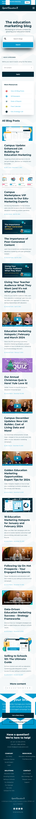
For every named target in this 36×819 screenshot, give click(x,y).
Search (18, 45)
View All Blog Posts (17, 91)
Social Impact (9, 762)
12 (27, 688)
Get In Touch (27, 773)
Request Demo (27, 779)
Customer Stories (9, 759)
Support (27, 782)
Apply (18, 74)
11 (25, 688)
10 (23, 688)
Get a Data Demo (18, 715)
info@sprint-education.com (19, 747)
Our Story (9, 756)
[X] (19, 808)
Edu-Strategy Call (17, 111)
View (27, 2)
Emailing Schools (9, 776)
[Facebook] (14, 808)
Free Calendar (16, 106)
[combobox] (18, 67)
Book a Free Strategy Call (18, 722)
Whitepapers (15, 96)
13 (29, 688)
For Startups (9, 785)
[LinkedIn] (17, 808)
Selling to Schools (9, 779)
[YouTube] (22, 808)
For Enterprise (9, 782)
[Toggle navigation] (32, 8)
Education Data (9, 773)
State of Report (16, 101)
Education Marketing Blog (27, 756)
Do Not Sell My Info (18, 812)
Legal (9, 765)
